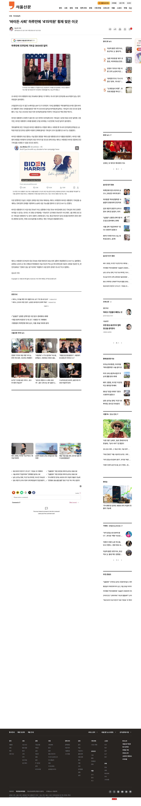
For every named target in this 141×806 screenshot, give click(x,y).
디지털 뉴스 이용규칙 (51, 791)
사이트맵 (124, 759)
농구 (105, 754)
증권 (36, 760)
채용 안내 (31, 732)
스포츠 (119, 8)
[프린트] (120, 29)
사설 (92, 755)
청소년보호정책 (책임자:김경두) (35, 791)
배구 (105, 757)
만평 (92, 764)
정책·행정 (67, 745)
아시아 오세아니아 (53, 757)
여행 (79, 763)
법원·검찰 (24, 748)
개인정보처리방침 (20, 791)
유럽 (49, 763)
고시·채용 (67, 754)
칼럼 (92, 758)
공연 (79, 775)
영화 (79, 772)
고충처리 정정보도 (127, 756)
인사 (92, 774)
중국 (49, 748)
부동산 (37, 748)
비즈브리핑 (38, 769)
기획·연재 (97, 8)
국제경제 (50, 745)
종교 (79, 760)
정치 (60, 8)
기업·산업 (37, 745)
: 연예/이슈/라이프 (112, 526)
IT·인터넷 (37, 763)
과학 (23, 757)
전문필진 (93, 761)
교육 (23, 754)
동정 (92, 778)
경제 (71, 8)
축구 (105, 748)
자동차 (37, 754)
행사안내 (11, 732)
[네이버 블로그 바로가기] (130, 791)
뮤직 (105, 776)
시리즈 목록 (94, 745)
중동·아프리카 (51, 754)
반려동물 (80, 769)
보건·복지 (24, 763)
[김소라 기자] (11, 29)
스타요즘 (106, 779)
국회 (10, 748)
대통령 (11, 745)
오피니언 (106, 8)
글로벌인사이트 (52, 769)
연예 (125, 8)
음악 (79, 745)
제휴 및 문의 (21, 732)
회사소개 (124, 741)
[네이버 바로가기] (126, 791)
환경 (23, 751)
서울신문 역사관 (126, 744)
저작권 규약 (125, 753)
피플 (113, 8)
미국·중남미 (16, 16)
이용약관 (11, 791)
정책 (36, 766)
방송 (105, 767)
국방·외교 (11, 754)
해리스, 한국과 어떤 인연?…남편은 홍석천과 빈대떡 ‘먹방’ (30, 302)
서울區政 (67, 751)
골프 (105, 751)
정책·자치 (83, 8)
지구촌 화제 (51, 766)
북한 (10, 751)
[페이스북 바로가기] (110, 791)
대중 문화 (80, 757)
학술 (79, 748)
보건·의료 (24, 760)
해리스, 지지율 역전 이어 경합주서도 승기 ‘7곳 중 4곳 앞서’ (30, 299)
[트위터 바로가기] (114, 791)
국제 (76, 8)
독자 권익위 (125, 747)
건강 (79, 766)
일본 (49, 751)
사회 (65, 8)
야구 (105, 745)
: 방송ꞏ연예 (109, 414)
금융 (36, 751)
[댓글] (130, 29)
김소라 (16, 28)
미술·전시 (80, 751)
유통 (36, 757)
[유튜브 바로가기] (122, 791)
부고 (92, 781)
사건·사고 (24, 745)
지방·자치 (67, 748)
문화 (90, 8)
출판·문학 (80, 754)
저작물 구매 (125, 750)
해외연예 (106, 773)
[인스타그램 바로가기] (118, 791)
